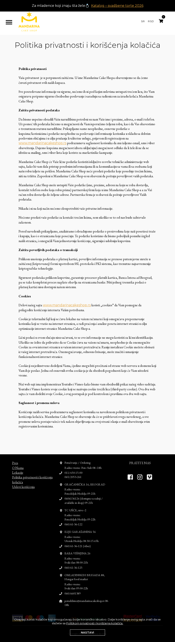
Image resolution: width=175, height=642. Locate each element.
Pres (15, 463)
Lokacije (17, 472)
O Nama (18, 468)
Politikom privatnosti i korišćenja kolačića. (94, 623)
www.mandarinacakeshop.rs (42, 143)
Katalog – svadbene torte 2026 (117, 6)
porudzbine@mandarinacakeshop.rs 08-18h (86, 603)
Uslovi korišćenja (23, 487)
